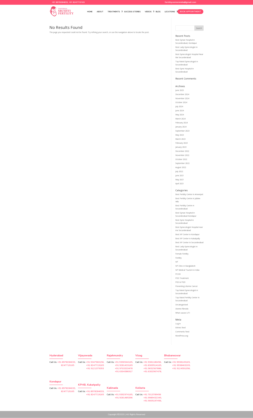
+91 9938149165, (181, 362)
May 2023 (179, 135)
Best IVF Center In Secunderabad (189, 242)
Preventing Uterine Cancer (186, 286)
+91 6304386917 (124, 371)
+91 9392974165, (124, 394)
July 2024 (179, 106)
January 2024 (180, 126)
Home (90, 11)
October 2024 (181, 102)
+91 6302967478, (152, 371)
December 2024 (182, 94)
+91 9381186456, (152, 362)
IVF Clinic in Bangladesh (185, 266)
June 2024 (179, 110)
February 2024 (181, 122)
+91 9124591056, (181, 368)
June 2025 (179, 90)
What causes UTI (182, 313)
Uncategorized (181, 304)
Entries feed (180, 327)
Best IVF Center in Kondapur (187, 234)
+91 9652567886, (152, 368)
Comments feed (182, 331)
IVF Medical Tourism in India (187, 270)
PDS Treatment (182, 278)
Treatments (114, 11)
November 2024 (182, 98)
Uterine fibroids (181, 308)
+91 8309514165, (152, 365)
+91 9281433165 (124, 365)
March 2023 (180, 139)
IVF (176, 262)
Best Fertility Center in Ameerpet (189, 194)
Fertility (178, 258)
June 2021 (179, 175)
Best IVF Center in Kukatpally (187, 238)
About (100, 11)
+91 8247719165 (77, 2)
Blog (158, 11)
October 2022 (181, 159)
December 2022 (182, 151)
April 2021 (179, 183)
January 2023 (180, 147)
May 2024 (179, 114)
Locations (170, 11)
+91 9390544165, (124, 362)
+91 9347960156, (95, 362)
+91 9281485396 (124, 397)
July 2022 (179, 171)
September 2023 (182, 131)
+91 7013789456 (152, 394)
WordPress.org (181, 335)
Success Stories (132, 11)
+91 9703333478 (124, 368)
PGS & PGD (180, 282)
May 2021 (179, 179)
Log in (178, 323)
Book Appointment (190, 11)
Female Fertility (181, 253)
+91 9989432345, (152, 397)
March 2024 (180, 118)
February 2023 (181, 143)
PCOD (178, 274)
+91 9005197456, (152, 400)
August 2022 (180, 167)
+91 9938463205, (181, 365)
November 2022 (182, 155)
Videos (148, 11)
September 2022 (182, 163)
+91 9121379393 (95, 368)
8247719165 (61, 365)
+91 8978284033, (59, 2)
